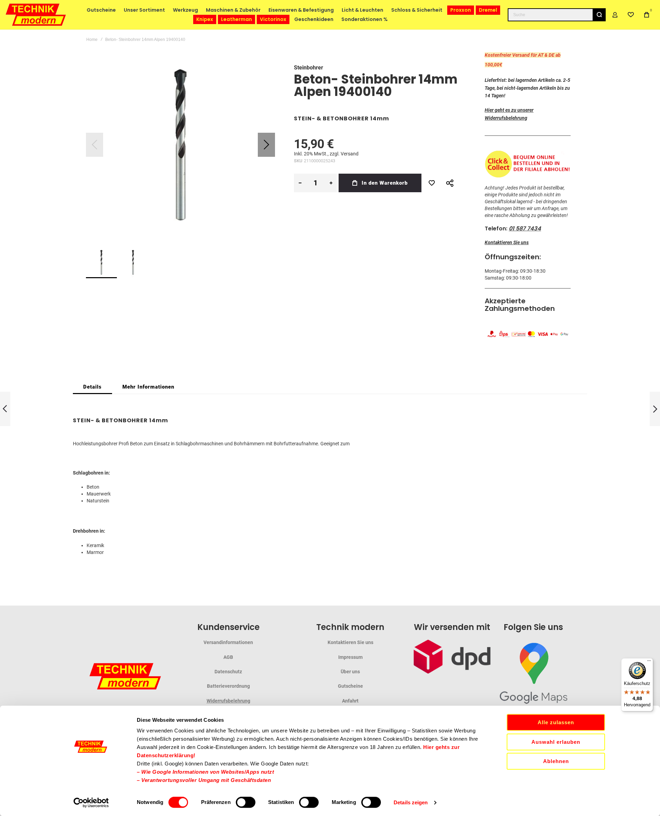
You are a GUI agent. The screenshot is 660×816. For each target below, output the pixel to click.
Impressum (350, 657)
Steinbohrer (308, 67)
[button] (266, 144)
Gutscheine (350, 686)
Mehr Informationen (148, 387)
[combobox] (557, 14)
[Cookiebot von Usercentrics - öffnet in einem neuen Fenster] (91, 802)
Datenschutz (228, 671)
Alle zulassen (556, 722)
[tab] (92, 387)
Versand (350, 153)
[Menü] (649, 662)
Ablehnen (556, 761)
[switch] (245, 802)
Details (92, 387)
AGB (228, 657)
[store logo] (36, 14)
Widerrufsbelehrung (228, 701)
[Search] (599, 14)
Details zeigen (411, 802)
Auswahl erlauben (555, 742)
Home (92, 39)
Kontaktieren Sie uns (507, 242)
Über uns (350, 671)
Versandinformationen (228, 642)
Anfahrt (350, 701)
